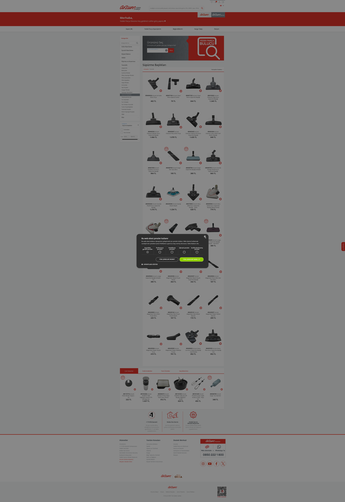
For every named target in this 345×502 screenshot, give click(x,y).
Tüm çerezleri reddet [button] (167, 259)
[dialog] (172, 251)
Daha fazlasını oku (193, 243)
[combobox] (205, 236)
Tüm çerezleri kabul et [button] (191, 259)
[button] (150, 264)
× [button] (205, 238)
